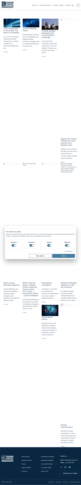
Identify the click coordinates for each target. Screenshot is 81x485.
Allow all (63, 256)
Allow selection (40, 256)
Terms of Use (65, 482)
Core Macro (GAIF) (46, 467)
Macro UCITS (44, 471)
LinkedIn (65, 467)
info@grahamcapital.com (71, 460)
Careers (68, 5)
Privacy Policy (58, 482)
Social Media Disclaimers (75, 482)
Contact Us (25, 471)
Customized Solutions (47, 464)
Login (72, 5)
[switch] (31, 245)
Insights (61, 5)
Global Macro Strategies (47, 456)
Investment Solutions (45, 5)
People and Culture (27, 460)
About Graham (26, 456)
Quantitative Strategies (47, 460)
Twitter (61, 467)
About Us (34, 5)
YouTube (69, 467)
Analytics (55, 5)
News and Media (26, 467)
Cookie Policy (51, 482)
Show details (68, 251)
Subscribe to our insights (70, 473)
